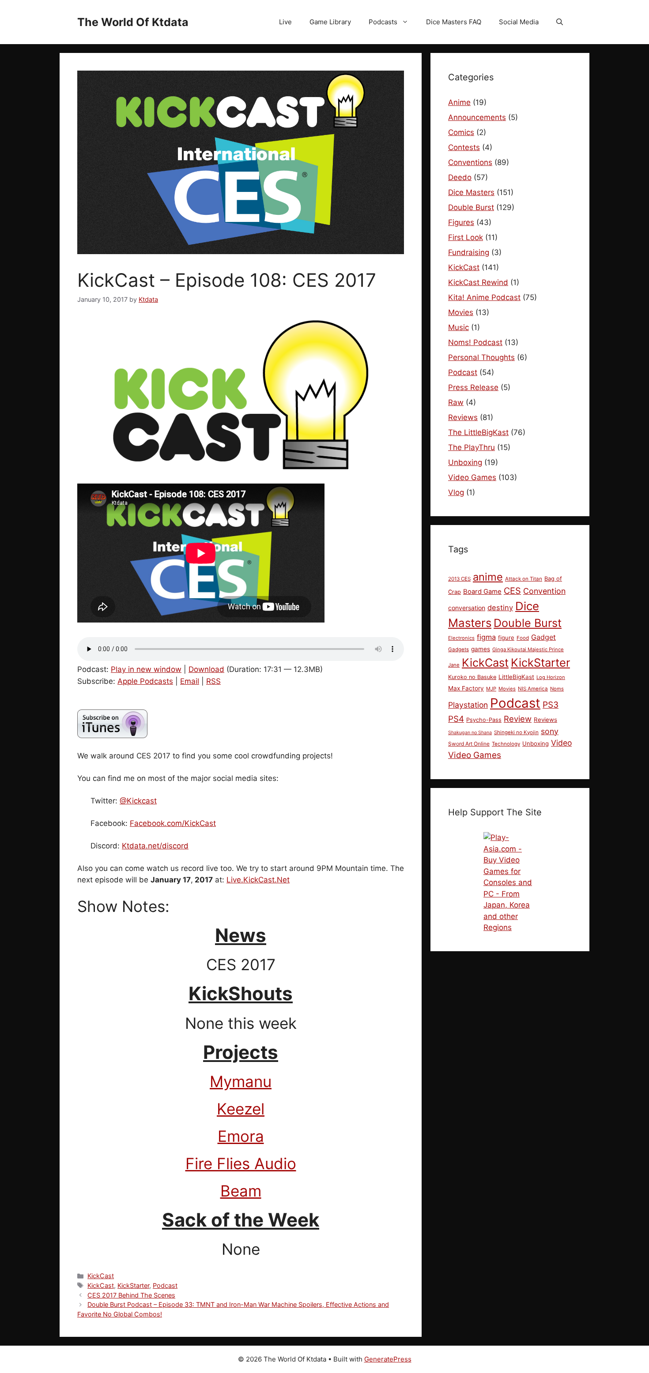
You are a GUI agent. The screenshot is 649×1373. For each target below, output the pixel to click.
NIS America (533, 689)
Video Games (472, 477)
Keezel (240, 1108)
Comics (461, 132)
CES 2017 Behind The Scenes (131, 1295)
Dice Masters (471, 192)
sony (549, 731)
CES (512, 590)
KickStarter (133, 1285)
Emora (241, 1136)
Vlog (456, 492)
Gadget (543, 637)
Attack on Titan (523, 579)
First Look (465, 237)
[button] (559, 22)
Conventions (470, 162)
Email (189, 681)
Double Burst (471, 207)
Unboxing (465, 462)
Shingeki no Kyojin (516, 732)
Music (458, 327)
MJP (491, 689)
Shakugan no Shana (470, 732)
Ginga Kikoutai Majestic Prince (528, 649)
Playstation (468, 704)
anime (488, 576)
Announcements (477, 117)
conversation (466, 607)
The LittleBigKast (478, 432)
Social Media (519, 22)
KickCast (100, 1275)
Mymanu (241, 1081)
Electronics (461, 638)
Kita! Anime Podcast (484, 297)
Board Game (482, 592)
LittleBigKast (516, 676)
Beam (240, 1191)
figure (506, 637)
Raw (456, 402)
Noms (557, 689)
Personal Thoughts (481, 357)
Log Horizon (550, 677)
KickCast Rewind (478, 282)
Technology (506, 744)
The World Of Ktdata (133, 22)
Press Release (473, 387)
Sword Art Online (469, 743)
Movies (460, 312)
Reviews (463, 417)
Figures (461, 222)
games (480, 649)
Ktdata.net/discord (155, 845)
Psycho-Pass (484, 720)
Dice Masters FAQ (453, 22)
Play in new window (146, 669)
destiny (500, 607)
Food (523, 638)
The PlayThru (471, 447)
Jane (454, 665)
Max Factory (466, 688)
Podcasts (383, 22)
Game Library (330, 22)
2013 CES (459, 579)
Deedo (460, 177)
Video (561, 742)
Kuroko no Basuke (472, 677)
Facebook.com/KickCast (173, 823)
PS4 (456, 719)
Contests (464, 147)
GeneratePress (387, 1359)
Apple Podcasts (145, 681)
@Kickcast (138, 800)
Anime (459, 102)
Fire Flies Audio (240, 1163)
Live (285, 22)
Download (206, 669)
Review (518, 719)
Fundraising (468, 252)
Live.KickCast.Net (258, 879)
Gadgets (458, 649)
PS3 (550, 704)
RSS (213, 681)
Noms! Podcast (475, 342)
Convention (544, 591)
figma (486, 637)
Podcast (165, 1285)
